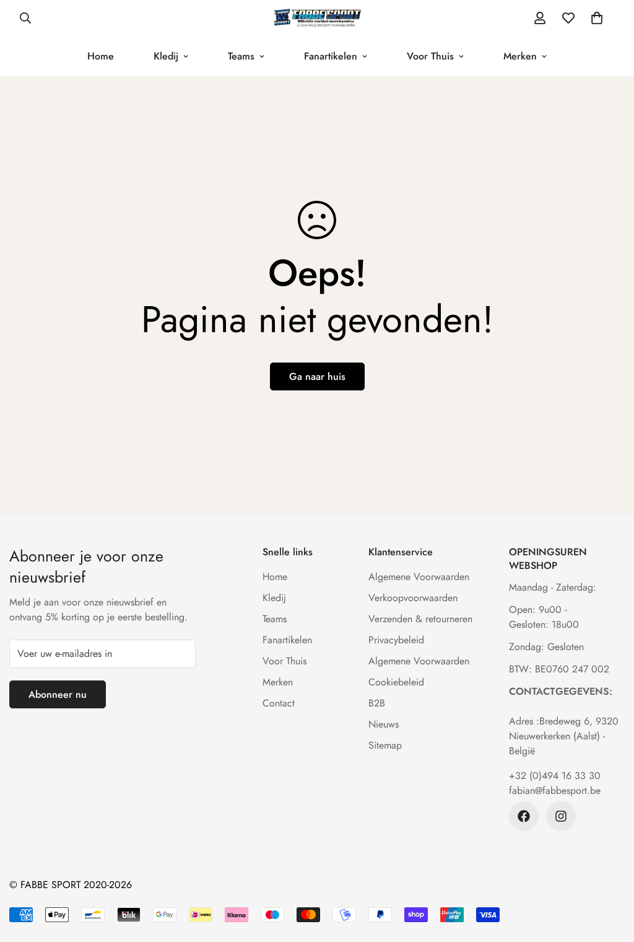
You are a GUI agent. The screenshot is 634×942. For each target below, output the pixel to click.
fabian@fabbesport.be (555, 790)
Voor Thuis (430, 56)
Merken (520, 56)
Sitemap (385, 745)
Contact (279, 703)
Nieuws (383, 724)
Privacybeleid (396, 640)
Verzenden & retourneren (420, 619)
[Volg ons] (561, 816)
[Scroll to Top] (610, 874)
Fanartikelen (330, 56)
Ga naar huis (317, 376)
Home (100, 56)
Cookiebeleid (396, 682)
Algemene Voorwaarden (418, 577)
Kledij (166, 56)
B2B (376, 703)
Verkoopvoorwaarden (413, 598)
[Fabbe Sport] (317, 18)
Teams (241, 56)
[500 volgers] (524, 816)
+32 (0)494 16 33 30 (555, 775)
